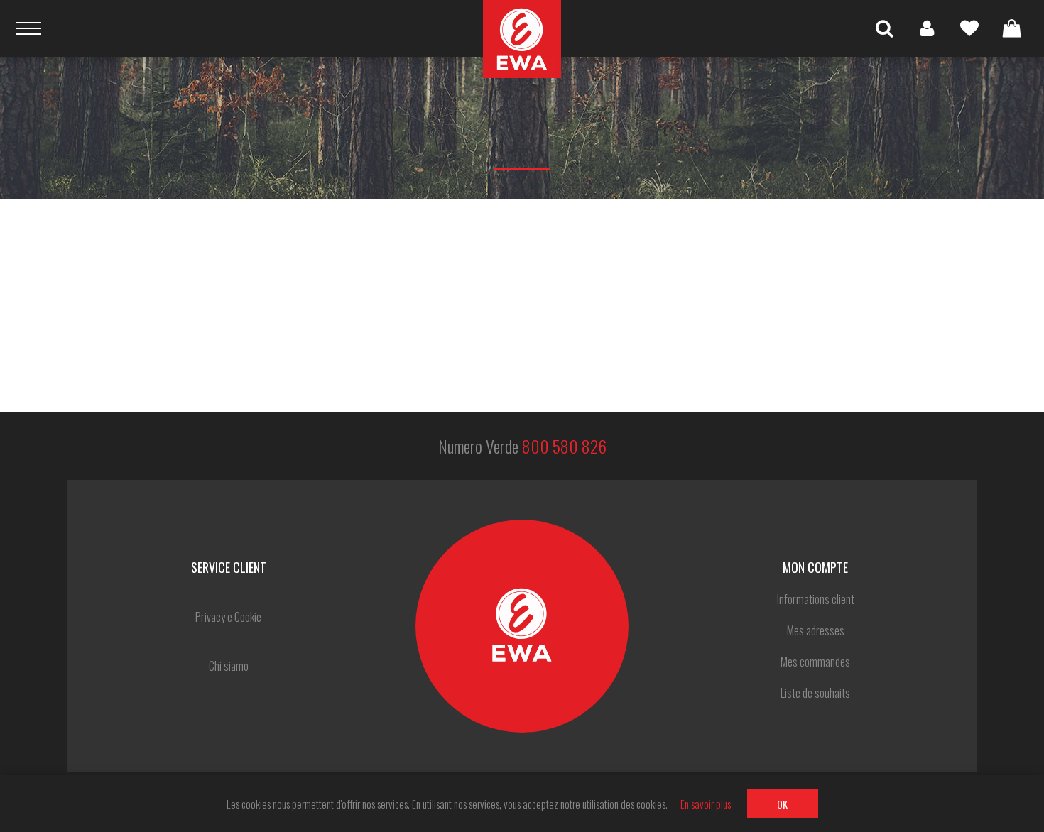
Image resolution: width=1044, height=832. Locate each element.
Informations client (815, 599)
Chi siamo (229, 665)
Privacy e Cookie (228, 616)
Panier (1012, 28)
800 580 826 (564, 446)
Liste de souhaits (969, 28)
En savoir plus (705, 804)
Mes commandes (815, 661)
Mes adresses (815, 630)
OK (782, 804)
